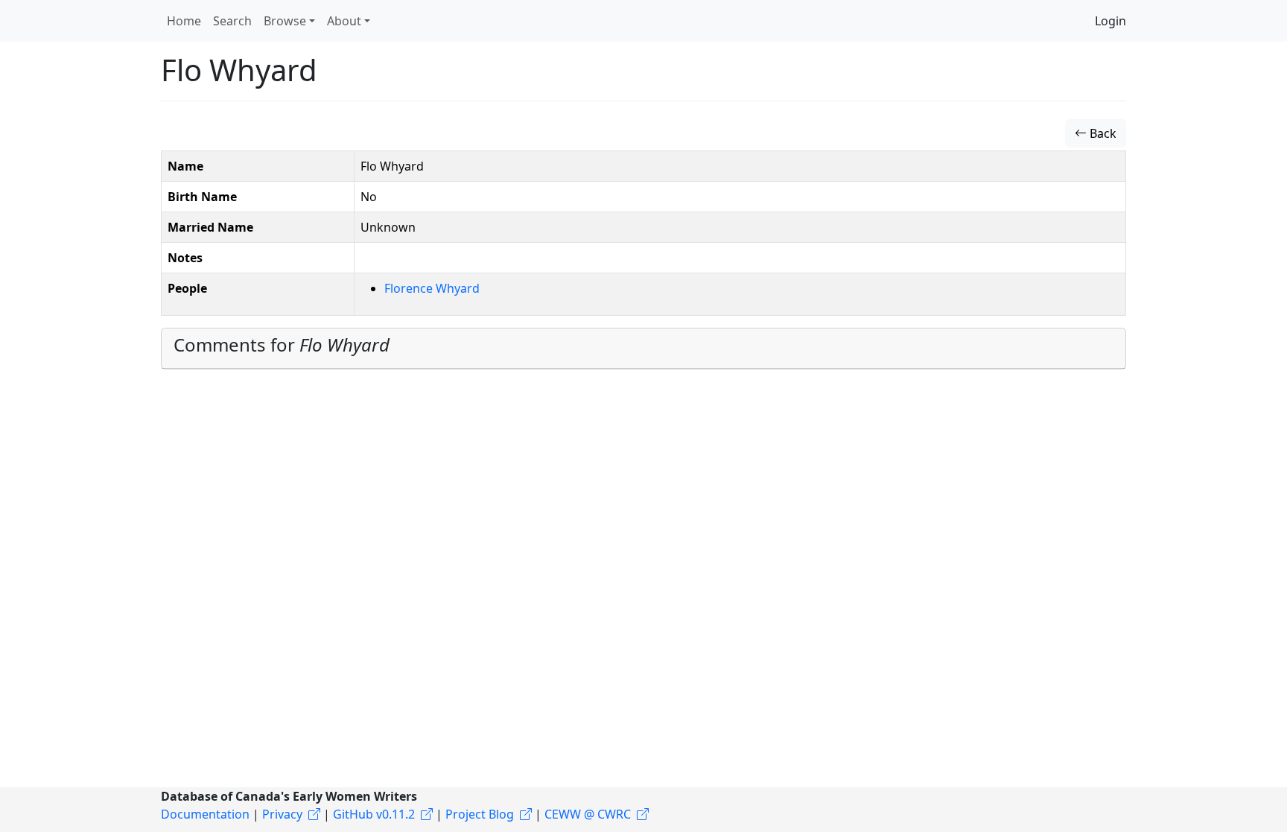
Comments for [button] (282, 344)
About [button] (344, 21)
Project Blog (479, 814)
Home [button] (184, 21)
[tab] (643, 348)
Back (1101, 133)
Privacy (282, 814)
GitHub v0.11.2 (374, 814)
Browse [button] (285, 21)
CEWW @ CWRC (587, 814)
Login (1110, 21)
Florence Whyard (432, 288)
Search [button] (232, 21)
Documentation (205, 814)
